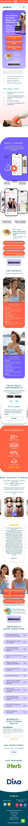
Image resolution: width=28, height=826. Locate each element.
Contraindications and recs (14, 810)
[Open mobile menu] (24, 7)
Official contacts (14, 819)
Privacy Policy (14, 812)
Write (14, 752)
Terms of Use (14, 814)
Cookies (14, 815)
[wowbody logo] (7, 7)
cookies (6, 414)
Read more (14, 739)
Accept (14, 418)
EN (20, 7)
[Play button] (14, 168)
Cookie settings (14, 817)
